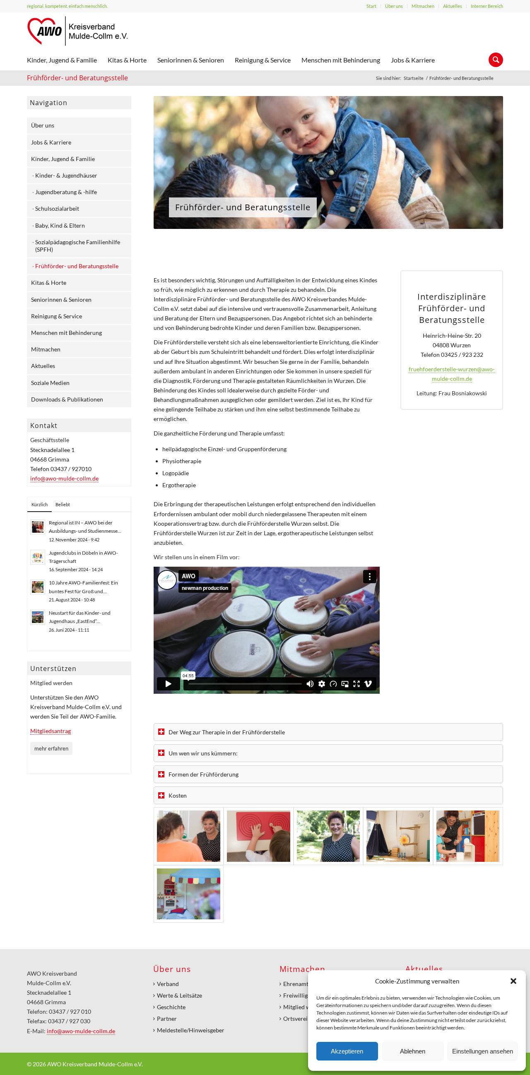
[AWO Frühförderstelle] (468, 836)
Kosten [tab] (178, 795)
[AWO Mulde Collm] (77, 31)
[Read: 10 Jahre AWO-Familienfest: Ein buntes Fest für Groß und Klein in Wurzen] (37, 587)
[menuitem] (371, 6)
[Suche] (493, 60)
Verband (168, 983)
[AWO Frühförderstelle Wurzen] (398, 836)
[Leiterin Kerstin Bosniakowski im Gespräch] (189, 836)
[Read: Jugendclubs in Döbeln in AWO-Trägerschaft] (37, 557)
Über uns (394, 6)
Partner (167, 1018)
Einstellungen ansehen (482, 1051)
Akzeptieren (347, 1051)
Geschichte (171, 1006)
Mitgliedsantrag (50, 730)
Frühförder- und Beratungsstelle (77, 77)
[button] (513, 981)
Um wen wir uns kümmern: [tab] (203, 753)
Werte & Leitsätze (179, 995)
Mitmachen (423, 6)
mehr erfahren (51, 748)
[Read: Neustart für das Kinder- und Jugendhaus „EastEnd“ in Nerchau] (37, 617)
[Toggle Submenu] (116, 125)
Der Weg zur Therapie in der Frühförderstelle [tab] (227, 732)
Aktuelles (452, 6)
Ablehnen (412, 1051)
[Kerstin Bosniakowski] (329, 836)
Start (371, 6)
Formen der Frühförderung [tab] (203, 774)
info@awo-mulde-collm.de (64, 478)
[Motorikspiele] (259, 836)
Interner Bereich (487, 6)
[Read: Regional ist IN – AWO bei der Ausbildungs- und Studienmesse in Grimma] (37, 526)
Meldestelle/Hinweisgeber (190, 1030)
